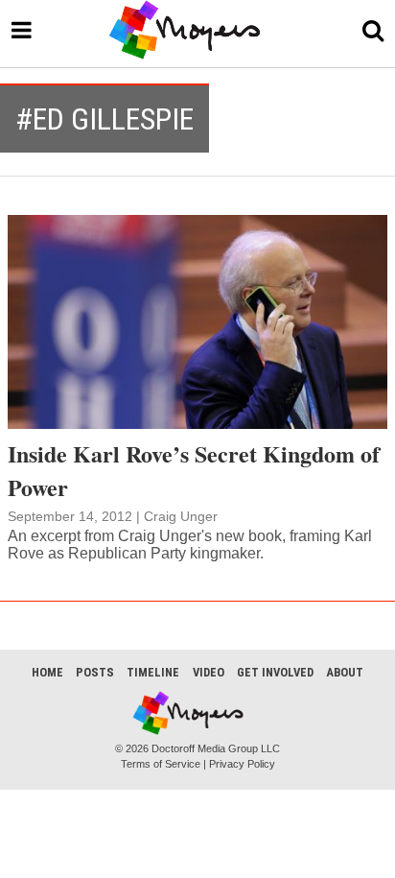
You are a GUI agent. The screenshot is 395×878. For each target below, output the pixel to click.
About (344, 672)
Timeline (153, 672)
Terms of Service (160, 764)
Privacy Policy (242, 764)
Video (208, 672)
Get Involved (275, 672)
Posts (95, 672)
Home (47, 672)
